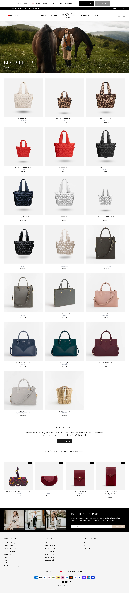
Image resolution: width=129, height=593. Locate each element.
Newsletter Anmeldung (11, 566)
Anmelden (119, 526)
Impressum (88, 549)
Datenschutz (88, 543)
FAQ (46, 543)
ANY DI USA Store (67, 3)
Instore (6, 557)
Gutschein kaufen (51, 546)
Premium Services (51, 557)
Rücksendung (49, 554)
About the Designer (10, 543)
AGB (85, 546)
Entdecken (64, 441)
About (96, 15)
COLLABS (53, 15)
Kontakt (6, 563)
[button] (13, 15)
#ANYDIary (7, 554)
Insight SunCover (9, 551)
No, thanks (102, 3)
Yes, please (87, 3)
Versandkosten (50, 551)
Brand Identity (8, 546)
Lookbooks (85, 15)
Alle (64, 455)
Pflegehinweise (50, 549)
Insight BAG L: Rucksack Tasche (14, 549)
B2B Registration (50, 560)
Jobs (5, 560)
